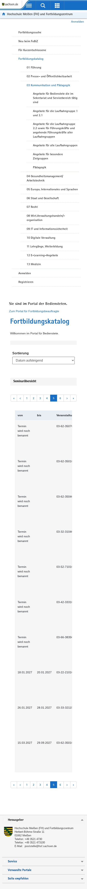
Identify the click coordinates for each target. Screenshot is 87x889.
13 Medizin (34, 264)
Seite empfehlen (18, 878)
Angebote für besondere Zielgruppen (48, 156)
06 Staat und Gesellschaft (43, 198)
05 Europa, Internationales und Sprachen (52, 189)
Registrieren (25, 282)
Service (12, 861)
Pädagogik (39, 167)
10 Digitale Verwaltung (41, 238)
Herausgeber (15, 819)
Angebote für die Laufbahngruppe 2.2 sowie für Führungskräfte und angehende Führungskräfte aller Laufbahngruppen (54, 130)
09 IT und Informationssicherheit (47, 229)
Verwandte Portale (19, 870)
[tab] (43, 820)
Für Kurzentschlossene (32, 50)
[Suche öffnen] (43, 5)
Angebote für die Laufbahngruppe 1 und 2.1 (55, 113)
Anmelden (77, 21)
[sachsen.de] (11, 6)
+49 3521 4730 (33, 839)
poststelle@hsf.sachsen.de (41, 846)
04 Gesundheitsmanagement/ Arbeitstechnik (45, 178)
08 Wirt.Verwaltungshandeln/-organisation (46, 218)
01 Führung (34, 67)
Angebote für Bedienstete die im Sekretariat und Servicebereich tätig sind (55, 98)
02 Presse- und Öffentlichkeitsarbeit (49, 76)
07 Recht (32, 207)
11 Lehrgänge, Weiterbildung (45, 246)
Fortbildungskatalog (31, 59)
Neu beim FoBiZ (28, 41)
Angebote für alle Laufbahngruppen (55, 145)
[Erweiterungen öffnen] (57, 5)
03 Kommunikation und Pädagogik (48, 85)
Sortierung (20, 353)
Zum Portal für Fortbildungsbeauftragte (34, 311)
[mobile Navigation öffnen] (29, 5)
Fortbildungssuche (29, 32)
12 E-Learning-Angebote (42, 255)
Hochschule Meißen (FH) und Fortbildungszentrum (40, 14)
